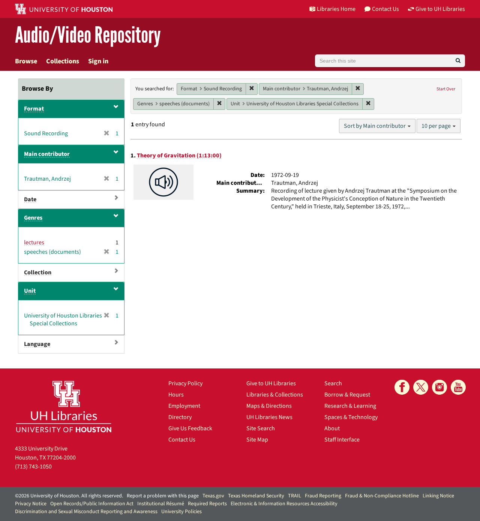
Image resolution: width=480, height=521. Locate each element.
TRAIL (294, 496)
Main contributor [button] (47, 154)
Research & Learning (350, 406)
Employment (184, 406)
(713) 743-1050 (33, 467)
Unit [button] (30, 291)
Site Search (260, 428)
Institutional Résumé (160, 504)
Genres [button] (33, 218)
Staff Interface (342, 440)
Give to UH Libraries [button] (440, 9)
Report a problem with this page (163, 496)
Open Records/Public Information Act (92, 504)
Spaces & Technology (351, 417)
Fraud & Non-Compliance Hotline (382, 496)
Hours (176, 395)
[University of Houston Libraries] (63, 406)
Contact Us (181, 440)
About (332, 428)
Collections (62, 61)
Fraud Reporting (323, 496)
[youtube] (458, 387)
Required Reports (207, 504)
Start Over (445, 89)
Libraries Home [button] (336, 9)
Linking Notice (438, 496)
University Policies (181, 511)
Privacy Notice (30, 504)
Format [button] (34, 109)
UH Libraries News (269, 417)
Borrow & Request (347, 395)
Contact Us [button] (385, 9)
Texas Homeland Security (256, 496)
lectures (34, 242)
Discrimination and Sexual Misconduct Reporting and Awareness (86, 511)
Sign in (98, 61)
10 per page (437, 126)
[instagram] (439, 387)
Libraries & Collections (274, 395)
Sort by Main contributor (375, 126)
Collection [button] (37, 272)
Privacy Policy (185, 383)
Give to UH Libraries (271, 383)
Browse (26, 61)
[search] (458, 60)
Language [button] (37, 344)
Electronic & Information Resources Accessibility (284, 504)
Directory (180, 417)
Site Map (257, 440)
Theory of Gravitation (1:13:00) (179, 155)
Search (333, 383)
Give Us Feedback (190, 428)
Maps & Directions (269, 406)
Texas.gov (213, 496)
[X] (420, 387)
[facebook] (402, 387)
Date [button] (30, 199)
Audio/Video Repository (88, 35)
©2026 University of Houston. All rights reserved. (69, 496)
